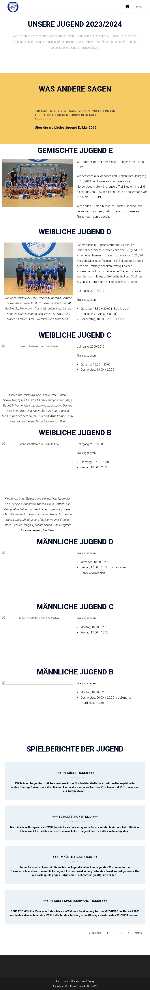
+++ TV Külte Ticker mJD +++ (75, 817)
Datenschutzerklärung (82, 981)
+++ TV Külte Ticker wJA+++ (75, 857)
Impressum (62, 981)
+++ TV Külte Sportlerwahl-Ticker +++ (75, 901)
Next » (138, 933)
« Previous (95, 933)
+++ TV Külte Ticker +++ (75, 773)
